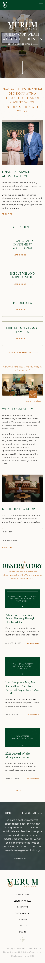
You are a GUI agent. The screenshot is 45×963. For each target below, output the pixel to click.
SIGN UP (7, 548)
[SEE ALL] (22, 565)
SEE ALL (20, 791)
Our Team (22, 907)
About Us (7, 214)
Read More (33, 643)
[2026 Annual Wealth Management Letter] (22, 737)
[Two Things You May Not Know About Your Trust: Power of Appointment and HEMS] (22, 666)
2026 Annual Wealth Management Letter (17, 755)
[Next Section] (22, 67)
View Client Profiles (20, 352)
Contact (22, 925)
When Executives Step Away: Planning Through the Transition (20, 618)
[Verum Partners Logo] (5, 4)
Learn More (20, 255)
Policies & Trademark (30, 952)
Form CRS (29, 956)
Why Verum (22, 894)
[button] (22, 384)
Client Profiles (22, 901)
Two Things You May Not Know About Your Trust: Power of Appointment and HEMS (22, 688)
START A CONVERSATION (20, 44)
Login (22, 932)
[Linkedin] (22, 939)
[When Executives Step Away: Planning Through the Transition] (22, 598)
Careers (22, 919)
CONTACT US (20, 859)
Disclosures (16, 956)
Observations (22, 913)
